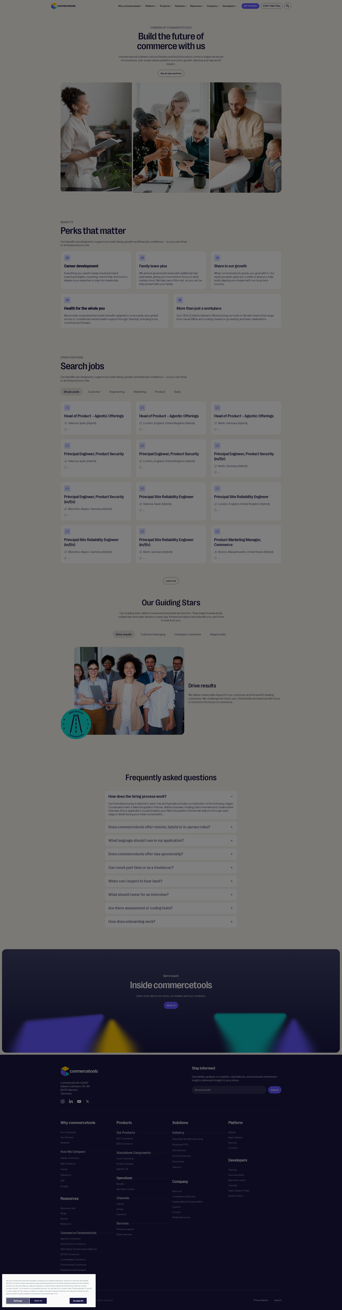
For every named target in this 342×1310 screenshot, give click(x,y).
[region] (49, 1290)
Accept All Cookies (78, 1301)
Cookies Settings (18, 1301)
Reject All (38, 1301)
